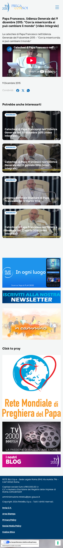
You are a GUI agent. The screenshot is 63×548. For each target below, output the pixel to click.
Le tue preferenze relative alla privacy (22, 542)
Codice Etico (8, 532)
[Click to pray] (31, 387)
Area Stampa (8, 514)
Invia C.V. (7, 508)
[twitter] (23, 90)
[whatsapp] (28, 90)
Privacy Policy (9, 520)
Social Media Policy (11, 526)
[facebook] (18, 90)
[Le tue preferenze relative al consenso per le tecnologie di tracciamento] (58, 543)
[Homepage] (5, 7)
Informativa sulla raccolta (11, 546)
